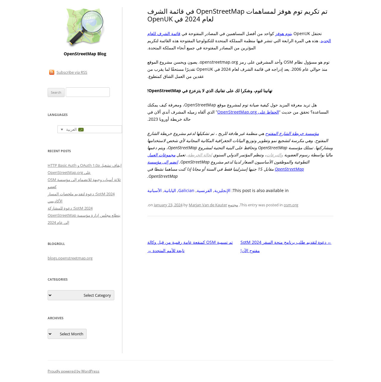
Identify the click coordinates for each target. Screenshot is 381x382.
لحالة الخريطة (200, 155)
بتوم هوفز (283, 33)
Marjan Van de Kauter (208, 204)
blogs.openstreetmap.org (70, 258)
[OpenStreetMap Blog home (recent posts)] (85, 47)
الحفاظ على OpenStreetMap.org (248, 112)
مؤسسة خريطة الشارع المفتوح (292, 133)
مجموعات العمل (161, 155)
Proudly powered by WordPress (73, 371)
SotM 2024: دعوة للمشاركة (70, 208)
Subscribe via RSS (72, 72)
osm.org (291, 204)
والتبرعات (274, 155)
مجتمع (233, 204)
